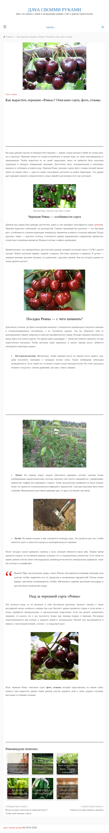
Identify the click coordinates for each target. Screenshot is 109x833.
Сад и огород (11, 94)
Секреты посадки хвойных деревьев (86, 809)
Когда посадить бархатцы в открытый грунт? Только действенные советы (27, 811)
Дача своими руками (54, 9)
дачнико (98, 224)
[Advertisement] (54, 127)
